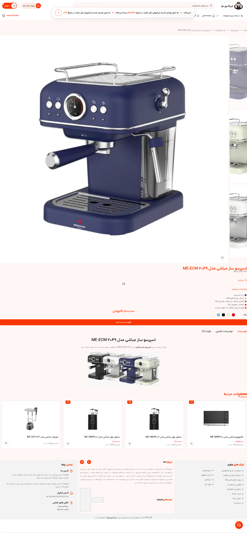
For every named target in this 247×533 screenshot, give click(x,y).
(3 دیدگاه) (242, 280)
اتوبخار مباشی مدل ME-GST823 (42, 437)
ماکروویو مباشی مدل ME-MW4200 (226, 437)
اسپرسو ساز (146, 347)
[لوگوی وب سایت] (232, 5)
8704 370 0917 (62, 509)
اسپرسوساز (234, 30)
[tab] (242, 331)
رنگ (245, 314)
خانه (245, 30)
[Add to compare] (123, 283)
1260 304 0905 (12, 15)
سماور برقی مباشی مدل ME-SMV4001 (102, 437)
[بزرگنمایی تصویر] (222, 257)
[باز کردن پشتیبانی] (239, 525)
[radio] (238, 314)
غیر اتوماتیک (220, 30)
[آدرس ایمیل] (71, 493)
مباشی (138, 347)
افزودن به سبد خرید (123, 322)
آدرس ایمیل (62, 492)
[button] (191, 443)
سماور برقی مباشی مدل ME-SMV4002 (164, 437)
